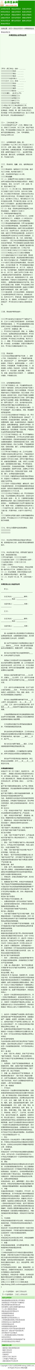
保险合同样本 (27, 18)
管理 (26, 343)
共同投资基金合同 (8, 1315)
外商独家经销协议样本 (9, 1326)
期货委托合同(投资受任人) (11, 1318)
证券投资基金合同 (8, 1324)
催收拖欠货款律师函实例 (11, 1348)
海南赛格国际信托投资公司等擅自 (13, 1300)
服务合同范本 (27, 21)
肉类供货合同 (7, 1352)
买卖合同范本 (27, 9)
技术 (15, 184)
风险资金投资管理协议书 (10, 1311)
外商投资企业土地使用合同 (11, 1322)
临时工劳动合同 (21, 1291)
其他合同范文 (5, 23)
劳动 (21, 113)
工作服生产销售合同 (9, 1359)
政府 (10, 181)
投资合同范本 (5, 21)
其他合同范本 (18, 28)
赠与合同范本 (16, 21)
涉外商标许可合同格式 (9, 1333)
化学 (10, 297)
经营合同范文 (5, 12)
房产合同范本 (5, 15)
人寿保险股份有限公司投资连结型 (13, 1320)
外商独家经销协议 (8, 1313)
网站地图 (24, 1368)
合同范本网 (17, 1365)
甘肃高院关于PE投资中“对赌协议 (13, 1302)
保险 (20, 164)
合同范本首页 (5, 9)
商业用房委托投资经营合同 (11, 1305)
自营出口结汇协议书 (9, 1356)
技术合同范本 (16, 18)
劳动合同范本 (16, 9)
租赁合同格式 (27, 15)
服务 (10, 265)
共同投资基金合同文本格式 (11, 1341)
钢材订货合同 (7, 1350)
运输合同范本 (5, 18)
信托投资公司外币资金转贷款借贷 (13, 1328)
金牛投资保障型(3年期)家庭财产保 (13, 1339)
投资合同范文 (6, 1337)
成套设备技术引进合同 (10, 1361)
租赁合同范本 (27, 12)
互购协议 (5, 1354)
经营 (16, 402)
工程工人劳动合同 (21, 1294)
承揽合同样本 (16, 15)
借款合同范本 (16, 12)
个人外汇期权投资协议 (9, 1309)
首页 (10, 28)
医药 (23, 253)
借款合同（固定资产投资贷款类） (13, 1330)
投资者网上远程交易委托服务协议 (13, 1307)
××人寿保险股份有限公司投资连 (13, 1335)
